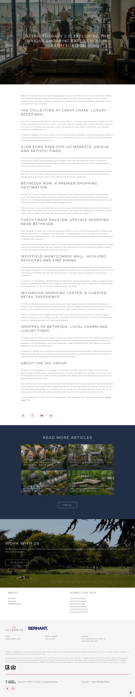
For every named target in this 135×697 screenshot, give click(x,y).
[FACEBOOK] (7, 688)
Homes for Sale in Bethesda (77, 598)
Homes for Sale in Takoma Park (79, 612)
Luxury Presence (51, 682)
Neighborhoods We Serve (14, 603)
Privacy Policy (103, 682)
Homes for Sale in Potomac (77, 603)
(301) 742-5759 (50, 639)
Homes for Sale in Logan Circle (79, 609)
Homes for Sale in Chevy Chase (78, 601)
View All (67, 505)
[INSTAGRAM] (13, 688)
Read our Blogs (12, 601)
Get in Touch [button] (16, 563)
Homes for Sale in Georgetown (78, 606)
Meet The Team (12, 598)
